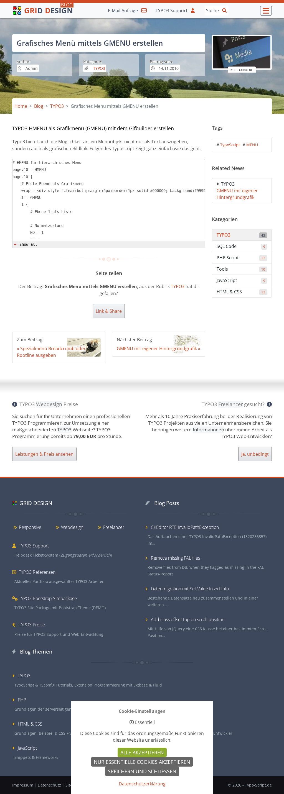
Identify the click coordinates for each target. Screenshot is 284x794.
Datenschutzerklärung (142, 784)
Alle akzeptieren (142, 752)
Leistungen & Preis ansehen (44, 454)
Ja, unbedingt (255, 454)
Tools (241, 269)
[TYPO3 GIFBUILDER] (242, 52)
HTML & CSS (241, 292)
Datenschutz (50, 785)
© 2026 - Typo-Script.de (250, 785)
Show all (28, 244)
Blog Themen (36, 651)
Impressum (23, 785)
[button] (266, 11)
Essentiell (145, 722)
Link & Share (109, 311)
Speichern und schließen (142, 771)
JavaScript (241, 280)
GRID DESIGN (35, 503)
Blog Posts (166, 503)
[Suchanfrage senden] (224, 10)
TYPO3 (98, 68)
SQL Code (241, 246)
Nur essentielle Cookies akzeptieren (142, 762)
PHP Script (241, 258)
